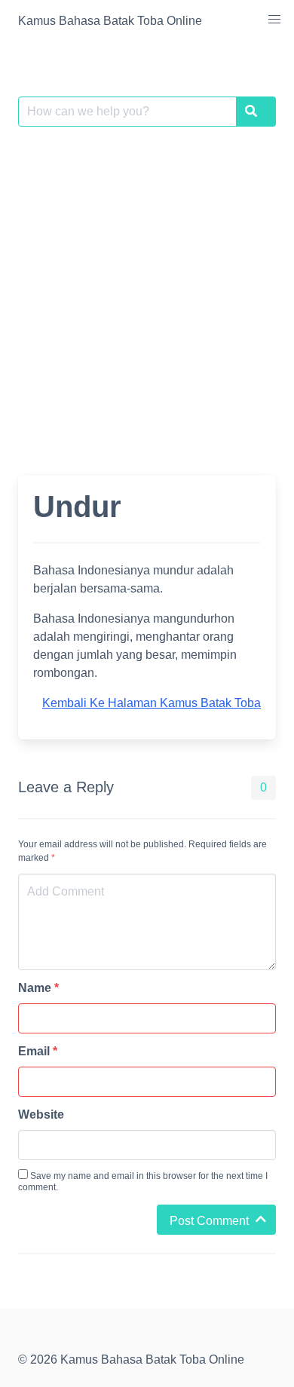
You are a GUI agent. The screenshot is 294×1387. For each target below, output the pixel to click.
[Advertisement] (147, 292)
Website (41, 1114)
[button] (274, 19)
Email (37, 1051)
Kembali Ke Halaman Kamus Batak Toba (151, 703)
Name (38, 987)
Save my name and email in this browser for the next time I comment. (143, 1182)
